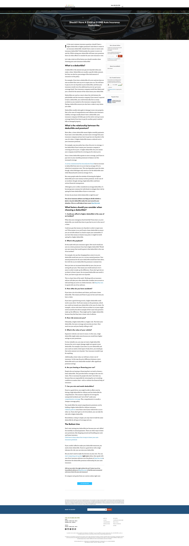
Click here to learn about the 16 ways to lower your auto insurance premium (81, 438)
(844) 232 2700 (75, 518)
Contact (105, 520)
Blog (104, 525)
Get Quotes (115, 518)
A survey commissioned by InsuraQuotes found (79, 163)
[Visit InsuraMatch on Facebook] (66, 529)
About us (105, 518)
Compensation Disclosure (118, 520)
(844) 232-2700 (112, 58)
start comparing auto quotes (73, 456)
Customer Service (106, 521)
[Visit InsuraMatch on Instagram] (68, 529)
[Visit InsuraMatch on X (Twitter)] (75, 529)
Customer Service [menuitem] (117, 6)
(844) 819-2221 (98, 458)
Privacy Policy (115, 521)
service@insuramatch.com (82, 534)
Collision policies (70, 409)
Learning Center (106, 523)
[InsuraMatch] (70, 6)
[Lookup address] (117, 56)
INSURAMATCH (79, 541)
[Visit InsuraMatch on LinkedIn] (73, 529)
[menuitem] (113, 5)
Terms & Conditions (117, 523)
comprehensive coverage (72, 399)
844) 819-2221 (99, 282)
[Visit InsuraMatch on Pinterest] (70, 529)
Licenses (114, 525)
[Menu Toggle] (122, 6)
